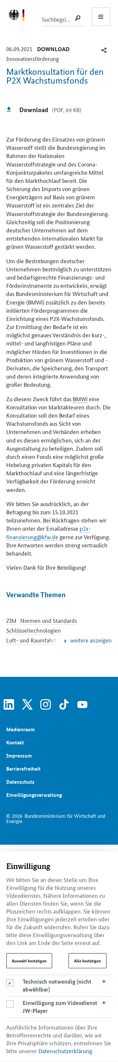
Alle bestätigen (87, 961)
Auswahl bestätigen (29, 961)
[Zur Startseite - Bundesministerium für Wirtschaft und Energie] (19, 17)
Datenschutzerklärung (65, 1050)
